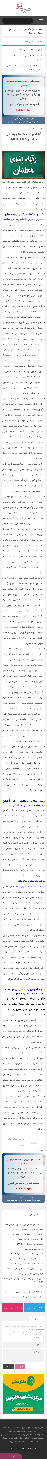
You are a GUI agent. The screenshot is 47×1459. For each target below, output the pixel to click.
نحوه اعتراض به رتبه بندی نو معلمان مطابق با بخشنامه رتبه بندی (23, 67)
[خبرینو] (24, 14)
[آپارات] (11, 1448)
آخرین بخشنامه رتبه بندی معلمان (30, 49)
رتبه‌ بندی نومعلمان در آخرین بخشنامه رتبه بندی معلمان (23, 58)
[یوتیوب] (29, 1448)
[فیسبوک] (35, 1448)
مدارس (34, 29)
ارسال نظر (20, 1366)
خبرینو (23, 1427)
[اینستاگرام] (17, 1448)
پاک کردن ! (8, 1366)
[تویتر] (23, 1448)
